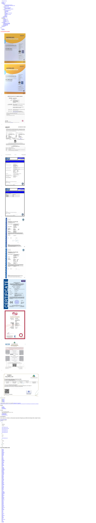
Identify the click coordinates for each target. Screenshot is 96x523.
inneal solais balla (10, 403)
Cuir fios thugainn (4, 25)
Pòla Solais (6, 15)
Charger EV (3, 26)
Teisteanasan (3, 29)
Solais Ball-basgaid (28, 403)
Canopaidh (6, 13)
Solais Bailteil (6, 11)
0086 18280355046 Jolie (5, 432)
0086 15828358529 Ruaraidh (5, 428)
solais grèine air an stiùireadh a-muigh (17, 403)
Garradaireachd (5, 16)
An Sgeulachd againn (5, 20)
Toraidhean (3, 3)
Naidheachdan (3, 22)
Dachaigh (3, 2)
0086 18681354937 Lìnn (5, 429)
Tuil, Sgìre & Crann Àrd (8, 10)
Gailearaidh (3, 17)
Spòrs (5, 12)
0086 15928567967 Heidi (5, 427)
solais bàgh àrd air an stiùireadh (34, 403)
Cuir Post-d (1, 420)
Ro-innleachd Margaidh (6, 21)
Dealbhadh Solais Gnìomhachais (4, 403)
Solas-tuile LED (24, 403)
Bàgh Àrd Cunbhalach (7, 8)
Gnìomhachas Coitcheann (8, 14)
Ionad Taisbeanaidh (5, 24)
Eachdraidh (4, 19)
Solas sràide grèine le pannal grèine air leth (10, 5)
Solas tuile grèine (7, 6)
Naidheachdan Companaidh (6, 23)
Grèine (4, 4)
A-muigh (4, 9)
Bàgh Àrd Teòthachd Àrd (8, 7)
